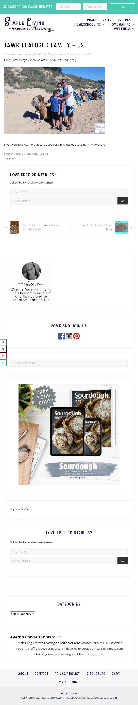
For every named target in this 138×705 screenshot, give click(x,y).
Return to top (69, 693)
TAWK (91, 144)
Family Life (20, 153)
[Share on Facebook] (3, 342)
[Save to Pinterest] (3, 356)
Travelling (43, 153)
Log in (113, 697)
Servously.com (99, 697)
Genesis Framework (53, 697)
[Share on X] (3, 349)
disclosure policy (82, 54)
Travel (12, 158)
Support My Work (21, 509)
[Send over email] (3, 362)
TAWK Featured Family (62, 60)
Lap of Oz (32, 153)
